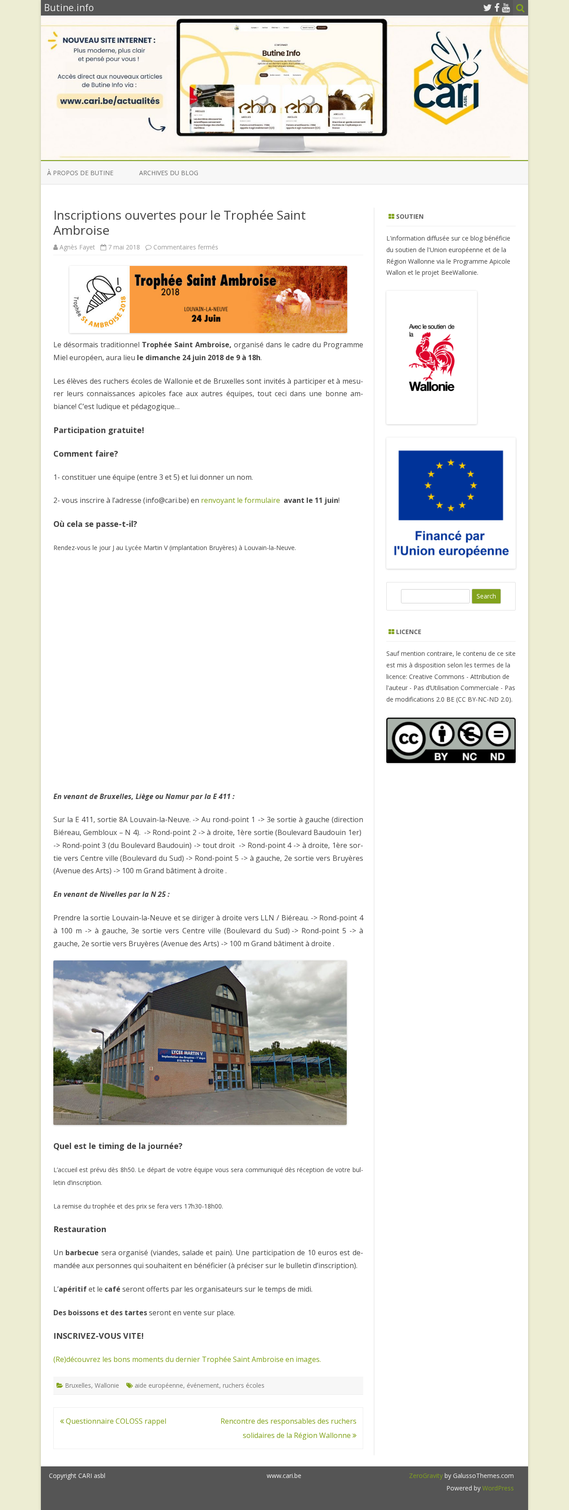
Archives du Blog (168, 173)
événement (203, 1385)
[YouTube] (506, 7)
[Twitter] (487, 7)
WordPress (497, 1488)
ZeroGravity (426, 1475)
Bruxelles (78, 1385)
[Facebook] (497, 7)
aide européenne (159, 1385)
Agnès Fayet (77, 247)
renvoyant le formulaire (241, 500)
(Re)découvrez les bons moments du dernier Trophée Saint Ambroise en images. (187, 1359)
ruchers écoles (243, 1385)
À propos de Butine (80, 173)
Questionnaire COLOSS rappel (115, 1421)
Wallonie (107, 1385)
